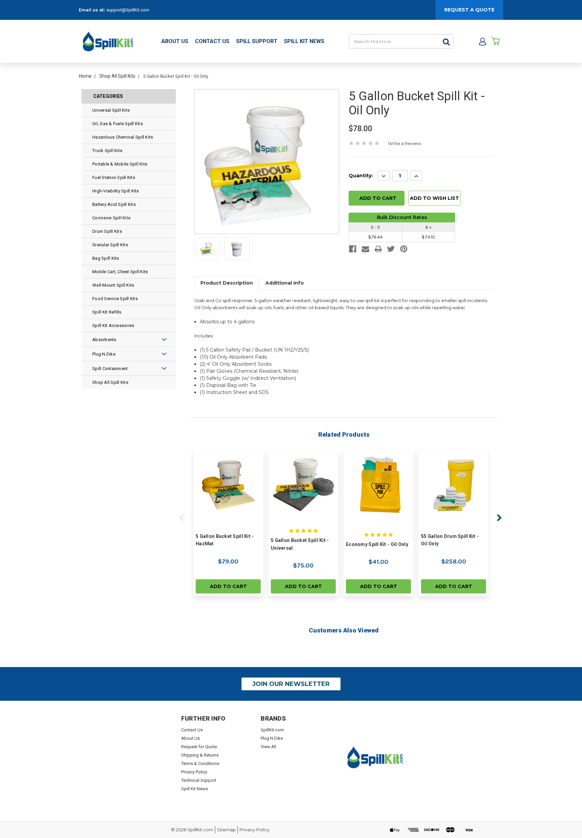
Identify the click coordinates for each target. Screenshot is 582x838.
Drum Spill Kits (107, 231)
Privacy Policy (194, 771)
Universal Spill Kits (111, 110)
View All (268, 746)
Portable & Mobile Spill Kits (119, 164)
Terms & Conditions (200, 763)
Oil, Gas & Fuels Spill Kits (117, 123)
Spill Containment (110, 368)
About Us (174, 41)
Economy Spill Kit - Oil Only (377, 544)
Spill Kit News (304, 41)
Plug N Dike (104, 354)
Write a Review (404, 143)
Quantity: (361, 176)
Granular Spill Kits (110, 244)
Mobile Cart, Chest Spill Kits (120, 271)
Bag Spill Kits (105, 258)
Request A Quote (469, 10)
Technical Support (198, 780)
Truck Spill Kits (107, 150)
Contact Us (212, 41)
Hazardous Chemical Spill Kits (122, 137)
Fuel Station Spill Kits (113, 177)
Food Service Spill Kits (115, 298)
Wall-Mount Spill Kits (113, 285)
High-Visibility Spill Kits (115, 190)
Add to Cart (228, 586)
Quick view (228, 485)
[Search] (446, 41)
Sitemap (226, 829)
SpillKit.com (272, 729)
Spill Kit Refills (106, 312)
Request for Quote (199, 746)
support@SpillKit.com (127, 9)
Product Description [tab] (226, 283)
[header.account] (482, 41)
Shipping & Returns (200, 755)
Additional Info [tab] (284, 283)
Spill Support (257, 41)
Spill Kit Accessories (113, 325)
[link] (353, 250)
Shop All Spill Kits (110, 382)
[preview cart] (495, 41)
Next (499, 518)
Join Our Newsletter (291, 684)
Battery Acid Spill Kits (114, 204)
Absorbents (104, 339)
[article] (228, 523)
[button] (151, 339)
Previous (181, 518)
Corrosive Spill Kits (111, 217)
